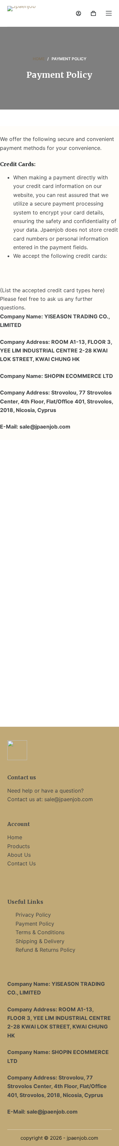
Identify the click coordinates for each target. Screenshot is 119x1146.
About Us (19, 854)
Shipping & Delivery (40, 941)
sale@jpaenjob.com (68, 799)
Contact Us (21, 863)
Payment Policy (35, 923)
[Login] (78, 13)
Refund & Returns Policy (45, 949)
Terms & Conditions (40, 932)
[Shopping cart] (93, 13)
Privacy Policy (33, 914)
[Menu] (109, 13)
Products (18, 846)
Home (14, 837)
